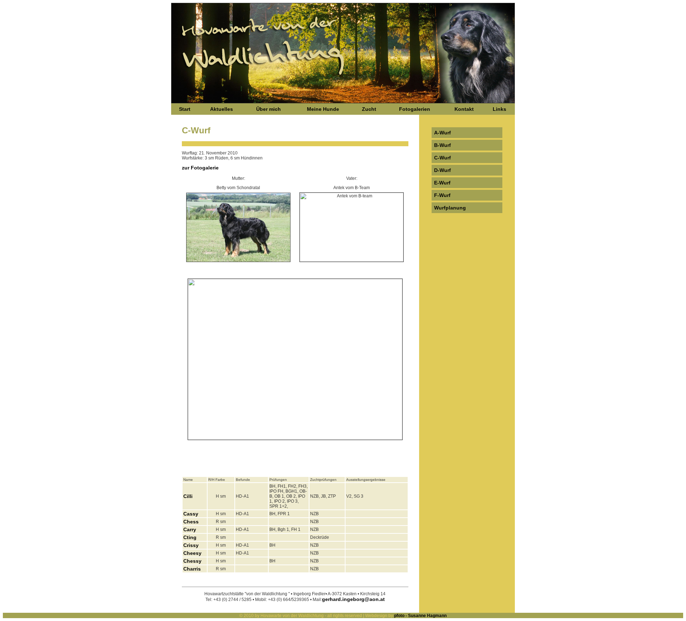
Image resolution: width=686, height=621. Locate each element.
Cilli (188, 496)
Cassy (190, 514)
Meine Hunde (323, 109)
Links (499, 109)
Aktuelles (221, 109)
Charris (192, 569)
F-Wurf (442, 195)
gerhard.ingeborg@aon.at (353, 599)
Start (184, 109)
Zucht (369, 109)
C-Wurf (442, 158)
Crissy (191, 545)
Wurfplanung (450, 208)
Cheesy (192, 553)
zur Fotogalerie (200, 168)
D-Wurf (442, 170)
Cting (190, 537)
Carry (189, 529)
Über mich (268, 109)
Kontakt (464, 109)
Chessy (192, 561)
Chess (191, 521)
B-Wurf (442, 145)
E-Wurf (442, 183)
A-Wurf (442, 132)
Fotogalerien (414, 109)
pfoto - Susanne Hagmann (420, 615)
